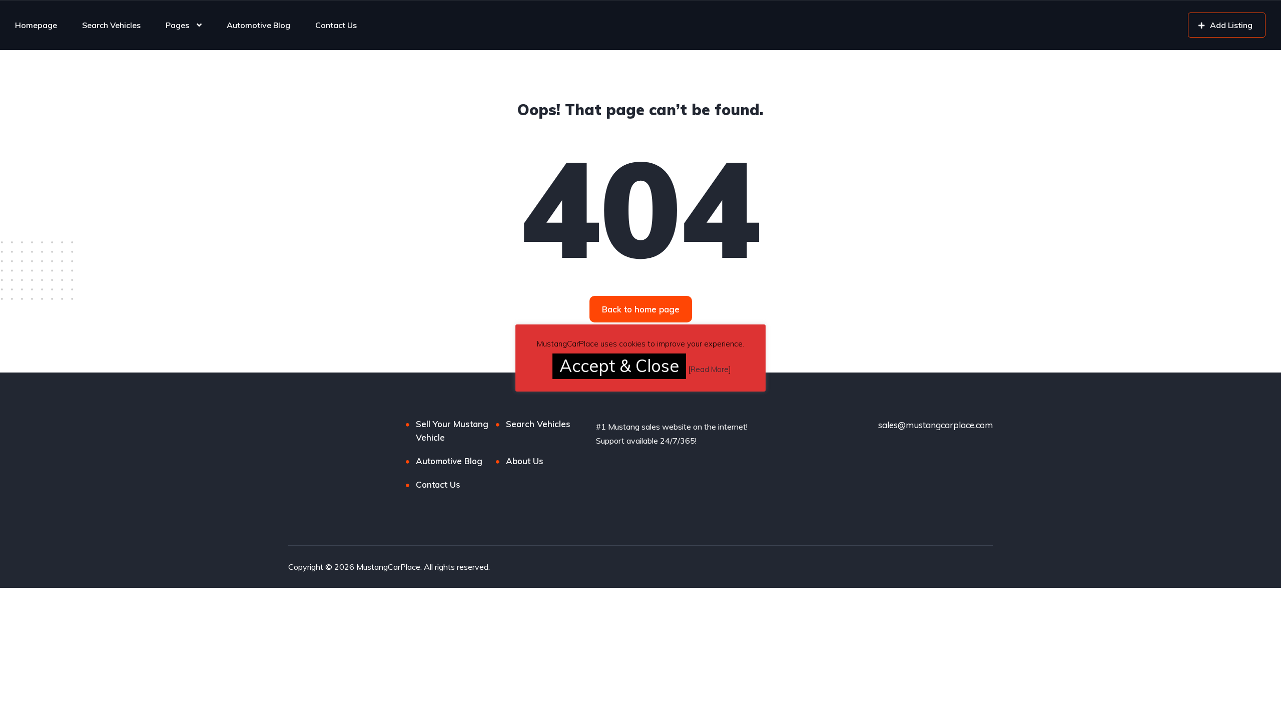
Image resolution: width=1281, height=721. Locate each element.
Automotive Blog (258, 25)
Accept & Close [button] (619, 366)
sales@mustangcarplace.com (935, 425)
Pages (177, 25)
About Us (524, 461)
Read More (710, 369)
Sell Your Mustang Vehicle (452, 431)
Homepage (36, 25)
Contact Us (336, 25)
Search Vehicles (111, 25)
